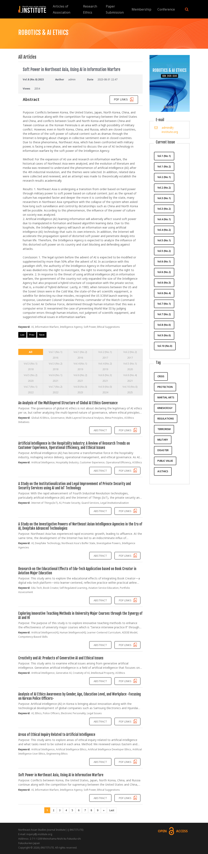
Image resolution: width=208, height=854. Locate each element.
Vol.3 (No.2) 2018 (55, 366)
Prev (31, 334)
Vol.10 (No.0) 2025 (130, 389)
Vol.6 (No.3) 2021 (105, 378)
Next (41, 334)
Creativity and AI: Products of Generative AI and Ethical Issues (60, 658)
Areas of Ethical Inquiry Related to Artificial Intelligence (56, 734)
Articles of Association (61, 9)
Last (111, 810)
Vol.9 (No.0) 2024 (105, 389)
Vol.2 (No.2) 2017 (130, 354)
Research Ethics (90, 9)
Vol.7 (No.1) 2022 (30, 389)
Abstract (100, 430)
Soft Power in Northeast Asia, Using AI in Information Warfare (60, 775)
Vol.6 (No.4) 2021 (130, 378)
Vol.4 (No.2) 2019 (105, 366)
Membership (141, 9)
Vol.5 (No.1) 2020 (130, 366)
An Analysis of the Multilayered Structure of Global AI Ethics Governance (68, 403)
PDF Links (125, 430)
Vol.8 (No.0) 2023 (80, 389)
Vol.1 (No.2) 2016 (80, 354)
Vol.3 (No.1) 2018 (30, 366)
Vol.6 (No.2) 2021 (80, 378)
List (22, 334)
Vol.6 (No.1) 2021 (55, 378)
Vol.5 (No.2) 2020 (30, 378)
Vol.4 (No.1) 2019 (80, 366)
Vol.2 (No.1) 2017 (105, 354)
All (30, 352)
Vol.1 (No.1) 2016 (55, 354)
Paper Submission (115, 9)
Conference (166, 9)
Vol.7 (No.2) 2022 (55, 389)
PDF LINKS (121, 99)
